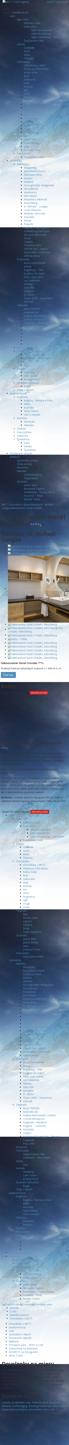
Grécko (21, 44)
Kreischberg (30, 203)
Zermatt (28, 301)
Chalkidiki (29, 47)
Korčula (28, 86)
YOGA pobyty (24, 464)
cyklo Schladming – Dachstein (48, 37)
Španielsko (30, 450)
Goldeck (28, 181)
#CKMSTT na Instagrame (23, 1352)
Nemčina (22, 418)
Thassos (29, 58)
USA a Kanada (32, 414)
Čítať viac (8, 675)
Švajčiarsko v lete (34, 40)
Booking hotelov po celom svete (47, 1406)
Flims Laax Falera (34, 277)
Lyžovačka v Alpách (20, 1334)
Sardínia (28, 125)
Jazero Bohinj (31, 143)
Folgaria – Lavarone (35, 326)
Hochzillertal (31, 188)
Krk (26, 90)
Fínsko (20, 361)
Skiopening (30, 167)
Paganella (29, 340)
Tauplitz (28, 241)
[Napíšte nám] (11, 1304)
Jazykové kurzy (18, 393)
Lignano (28, 121)
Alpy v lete (22, 19)
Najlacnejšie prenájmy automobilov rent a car (28, 1409)
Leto (12, 16)
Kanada (21, 368)
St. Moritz (29, 294)
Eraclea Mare (31, 118)
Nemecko (29, 421)
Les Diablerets (32, 280)
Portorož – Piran (33, 495)
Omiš (27, 93)
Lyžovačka (16, 160)
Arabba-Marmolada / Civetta (40, 315)
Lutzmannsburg (33, 474)
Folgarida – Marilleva (36, 323)
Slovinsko (22, 136)
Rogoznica (30, 97)
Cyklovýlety (30, 26)
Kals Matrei (30, 196)
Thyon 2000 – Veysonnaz (38, 298)
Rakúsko (22, 164)
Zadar (27, 107)
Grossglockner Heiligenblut (39, 185)
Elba (26, 114)
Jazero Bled (30, 139)
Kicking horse (31, 379)
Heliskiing (29, 372)
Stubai (27, 238)
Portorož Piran (32, 150)
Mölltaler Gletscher (34, 213)
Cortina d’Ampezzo (34, 319)
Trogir (27, 104)
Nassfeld (29, 217)
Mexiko (28, 446)
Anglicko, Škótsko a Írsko (38, 400)
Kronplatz (29, 330)
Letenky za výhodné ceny (16, 1402)
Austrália (29, 407)
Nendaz (28, 284)
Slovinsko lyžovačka (28, 382)
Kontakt (14, 1308)
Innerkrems (30, 192)
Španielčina (23, 439)
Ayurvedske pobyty (27, 460)
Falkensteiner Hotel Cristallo (26, 508)
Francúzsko (23, 153)
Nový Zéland (31, 411)
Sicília (27, 129)
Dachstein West (33, 174)
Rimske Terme (32, 499)
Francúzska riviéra (34, 157)
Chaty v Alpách (25, 390)
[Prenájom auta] (42, 1304)
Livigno (28, 333)
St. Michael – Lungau (36, 206)
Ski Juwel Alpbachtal (35, 234)
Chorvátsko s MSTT (35, 65)
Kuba (27, 442)
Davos (27, 266)
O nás (13, 1311)
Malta (27, 404)
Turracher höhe (33, 245)
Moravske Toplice (34, 488)
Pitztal (27, 220)
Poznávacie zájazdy (21, 453)
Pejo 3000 (30, 344)
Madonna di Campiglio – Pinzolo (42, 337)
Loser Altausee (32, 210)
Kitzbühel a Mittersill (35, 199)
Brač (26, 76)
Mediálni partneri (19, 1315)
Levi (26, 365)
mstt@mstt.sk (20, 12)
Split (26, 100)
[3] (32, 553)
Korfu (27, 51)
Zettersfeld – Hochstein (37, 252)
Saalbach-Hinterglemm (37, 227)
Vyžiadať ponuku (39, 692)
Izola (26, 146)
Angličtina (22, 397)
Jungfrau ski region (34, 273)
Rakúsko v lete (32, 23)
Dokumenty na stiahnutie (23, 1348)
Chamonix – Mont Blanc (37, 358)
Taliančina (22, 435)
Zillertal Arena (32, 256)
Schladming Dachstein (36, 231)
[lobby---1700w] (17, 639)
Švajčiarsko (23, 259)
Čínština (21, 428)
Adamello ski (31, 312)
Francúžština (24, 432)
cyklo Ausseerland (41, 30)
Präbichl (28, 224)
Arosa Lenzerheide (34, 263)
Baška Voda (31, 72)
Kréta (27, 54)
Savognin (29, 291)
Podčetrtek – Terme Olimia (39, 492)
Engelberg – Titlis (33, 270)
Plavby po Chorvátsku (36, 69)
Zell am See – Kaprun (36, 248)
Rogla (27, 386)
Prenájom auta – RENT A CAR (26, 1345)
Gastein (28, 178)
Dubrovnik (30, 79)
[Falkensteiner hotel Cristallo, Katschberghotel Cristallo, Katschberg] (38, 629)
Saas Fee (29, 287)
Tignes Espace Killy (34, 354)
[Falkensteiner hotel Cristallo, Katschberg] (32, 546)
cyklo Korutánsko (41, 33)
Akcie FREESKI (32, 308)
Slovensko (22, 347)
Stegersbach (31, 478)
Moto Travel (16, 1355)
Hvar (26, 83)
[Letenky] (26, 1304)
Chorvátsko (23, 61)
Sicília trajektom (33, 132)
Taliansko (22, 111)
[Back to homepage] (16, 1)
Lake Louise (31, 375)
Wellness (15, 457)
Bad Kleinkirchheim (35, 171)
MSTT (5, 504)
